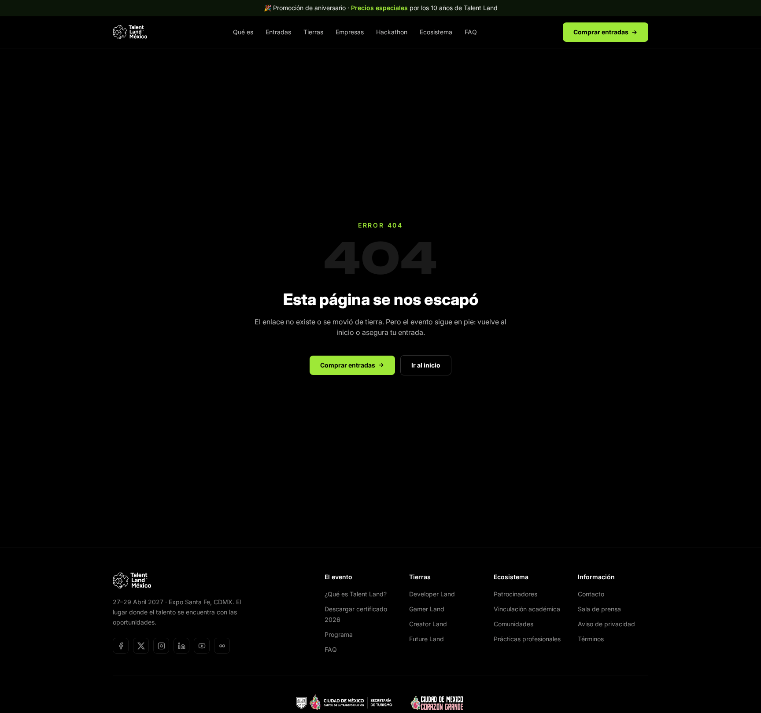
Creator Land (428, 624)
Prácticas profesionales (527, 639)
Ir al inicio (425, 365)
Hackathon (391, 32)
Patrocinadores (515, 594)
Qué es (243, 32)
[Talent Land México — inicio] (130, 32)
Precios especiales (379, 7)
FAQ (471, 32)
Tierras (313, 32)
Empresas (350, 32)
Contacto (591, 594)
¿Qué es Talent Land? (356, 594)
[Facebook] (121, 646)
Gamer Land (426, 609)
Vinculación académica (527, 609)
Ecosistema (436, 32)
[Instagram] (161, 646)
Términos (591, 639)
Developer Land (432, 594)
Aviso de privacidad (606, 624)
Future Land (426, 639)
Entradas (278, 32)
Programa (339, 634)
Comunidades (513, 624)
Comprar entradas (600, 32)
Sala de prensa (599, 609)
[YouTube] (202, 646)
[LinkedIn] (181, 646)
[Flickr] (222, 646)
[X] (141, 646)
